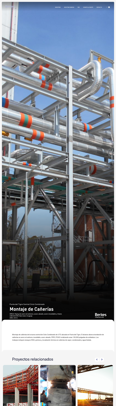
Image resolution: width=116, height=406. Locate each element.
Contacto (99, 7)
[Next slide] (102, 360)
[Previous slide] (97, 360)
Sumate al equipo (88, 7)
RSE (79, 7)
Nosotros (58, 7)
